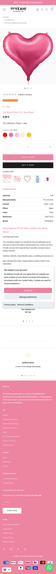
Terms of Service (9, 441)
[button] (6, 106)
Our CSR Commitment (11, 436)
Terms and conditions (11, 525)
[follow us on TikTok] (25, 549)
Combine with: (8, 172)
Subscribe (12, 511)
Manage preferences (28, 297)
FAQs (5, 432)
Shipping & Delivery (10, 419)
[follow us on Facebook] (4, 549)
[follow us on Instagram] (11, 549)
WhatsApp (7, 462)
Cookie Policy (8, 533)
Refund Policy (8, 445)
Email (5, 458)
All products (9, 20)
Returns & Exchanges (11, 424)
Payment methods (10, 428)
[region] (28, 362)
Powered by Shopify (35, 556)
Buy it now (28, 165)
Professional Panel (10, 479)
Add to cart (28, 157)
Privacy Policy (8, 537)
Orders (5, 415)
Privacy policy (10, 305)
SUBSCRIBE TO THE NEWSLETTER (31, 2)
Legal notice (7, 529)
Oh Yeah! (6, 17)
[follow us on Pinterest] (18, 549)
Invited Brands (8, 483)
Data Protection (9, 542)
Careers (6, 466)
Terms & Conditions (25, 305)
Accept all (28, 290)
